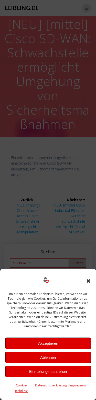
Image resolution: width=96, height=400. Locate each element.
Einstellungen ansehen (48, 371)
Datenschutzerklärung (51, 385)
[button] (88, 281)
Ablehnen (48, 357)
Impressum (77, 385)
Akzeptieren (48, 343)
